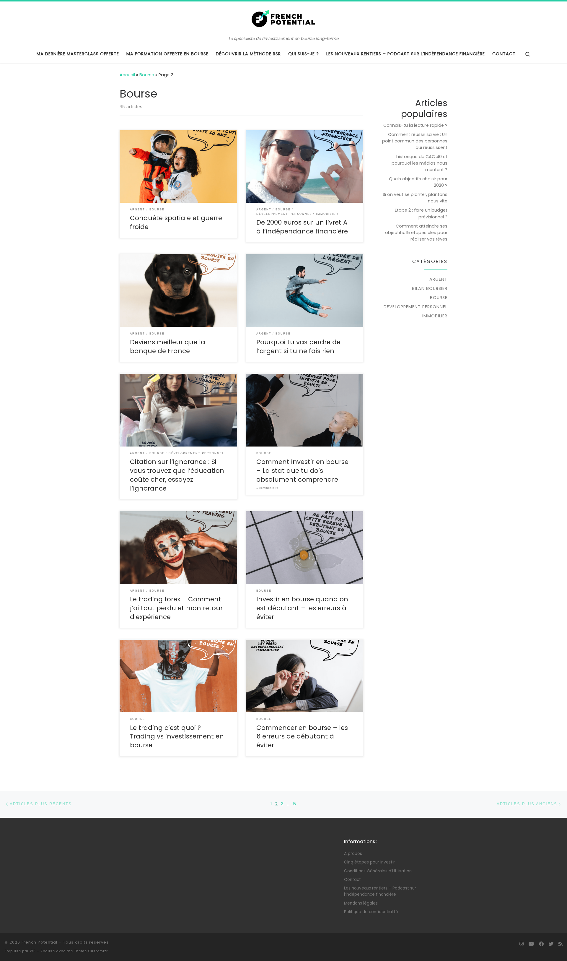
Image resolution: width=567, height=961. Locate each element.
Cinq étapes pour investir (369, 862)
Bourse (146, 75)
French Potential (39, 942)
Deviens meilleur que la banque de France (167, 346)
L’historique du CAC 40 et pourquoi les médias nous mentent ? (419, 163)
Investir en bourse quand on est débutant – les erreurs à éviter (302, 608)
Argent (438, 279)
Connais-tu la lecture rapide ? (415, 125)
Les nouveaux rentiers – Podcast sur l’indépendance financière (380, 891)
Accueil (127, 75)
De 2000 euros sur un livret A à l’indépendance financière (302, 227)
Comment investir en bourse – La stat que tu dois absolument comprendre (302, 470)
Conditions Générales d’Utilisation (378, 871)
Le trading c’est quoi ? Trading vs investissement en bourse (177, 736)
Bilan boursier (429, 288)
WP (32, 951)
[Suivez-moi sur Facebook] (541, 944)
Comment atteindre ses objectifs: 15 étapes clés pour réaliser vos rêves (416, 232)
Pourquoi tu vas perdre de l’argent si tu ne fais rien (298, 346)
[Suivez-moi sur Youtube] (531, 944)
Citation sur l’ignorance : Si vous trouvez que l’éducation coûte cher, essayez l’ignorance (177, 475)
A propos (353, 853)
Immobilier (434, 316)
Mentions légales (361, 903)
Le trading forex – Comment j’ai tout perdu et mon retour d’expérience (176, 608)
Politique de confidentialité (371, 912)
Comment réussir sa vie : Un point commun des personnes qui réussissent (414, 141)
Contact (352, 879)
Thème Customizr (91, 951)
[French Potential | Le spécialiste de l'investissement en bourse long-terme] (283, 19)
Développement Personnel (415, 307)
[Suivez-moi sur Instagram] (521, 944)
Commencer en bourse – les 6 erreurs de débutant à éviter (302, 736)
